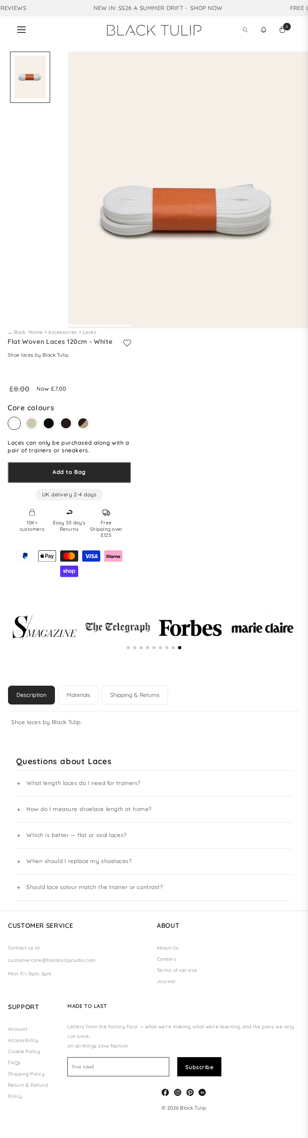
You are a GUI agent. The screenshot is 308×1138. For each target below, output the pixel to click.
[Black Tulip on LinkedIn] (202, 1092)
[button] (263, 29)
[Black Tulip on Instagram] (177, 1092)
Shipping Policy (26, 1074)
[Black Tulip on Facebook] (165, 1092)
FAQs (14, 1063)
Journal (166, 981)
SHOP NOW (198, 8)
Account (17, 1029)
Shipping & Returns (135, 694)
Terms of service (177, 970)
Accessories (62, 332)
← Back (17, 332)
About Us (168, 948)
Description (31, 694)
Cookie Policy (24, 1051)
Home (36, 332)
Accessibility (23, 1040)
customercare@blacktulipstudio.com (52, 960)
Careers (166, 959)
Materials (78, 694)
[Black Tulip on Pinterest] (190, 1092)
